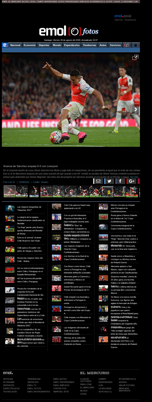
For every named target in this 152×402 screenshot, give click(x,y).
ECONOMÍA (8, 382)
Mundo (57, 45)
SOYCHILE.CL (105, 391)
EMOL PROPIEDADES (63, 382)
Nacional (15, 45)
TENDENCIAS (33, 379)
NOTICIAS (8, 379)
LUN (101, 385)
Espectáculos (72, 45)
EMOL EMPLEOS (61, 385)
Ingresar (119, 20)
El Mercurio (14, 2)
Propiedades (72, 2)
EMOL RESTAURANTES (38, 391)
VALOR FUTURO (127, 385)
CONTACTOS (59, 388)
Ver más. (134, 177)
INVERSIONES (105, 382)
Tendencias (89, 45)
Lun (136, 2)
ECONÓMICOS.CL (127, 379)
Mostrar (71, 8)
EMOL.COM (85, 384)
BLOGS (83, 391)
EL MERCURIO (87, 387)
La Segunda (127, 2)
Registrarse (130, 20)
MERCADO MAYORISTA (124, 389)
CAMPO (102, 379)
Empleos (84, 2)
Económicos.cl (98, 2)
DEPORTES (8, 385)
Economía (29, 45)
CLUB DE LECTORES (85, 380)
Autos (61, 2)
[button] (135, 58)
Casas (117, 2)
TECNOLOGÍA (10, 391)
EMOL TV (31, 385)
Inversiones (50, 2)
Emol (5, 2)
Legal (33, 2)
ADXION (123, 382)
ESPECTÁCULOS (11, 388)
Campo (40, 2)
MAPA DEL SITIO (61, 391)
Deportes (44, 45)
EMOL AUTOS (60, 379)
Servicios (115, 45)
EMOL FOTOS (34, 388)
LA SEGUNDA (105, 388)
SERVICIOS (32, 382)
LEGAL (83, 394)
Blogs (25, 2)
